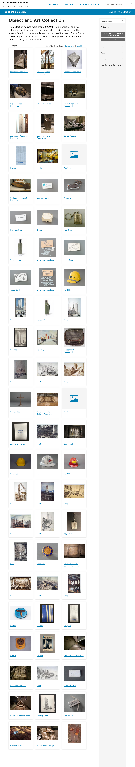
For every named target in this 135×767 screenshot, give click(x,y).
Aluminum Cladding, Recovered (18, 137)
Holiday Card (42, 716)
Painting (67, 168)
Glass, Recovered (44, 104)
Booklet (13, 350)
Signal (39, 230)
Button (13, 626)
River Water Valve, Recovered (71, 105)
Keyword (104, 47)
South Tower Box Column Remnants (71, 565)
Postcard (67, 746)
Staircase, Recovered (19, 72)
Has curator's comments (111, 65)
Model (39, 168)
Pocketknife (69, 716)
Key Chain (68, 230)
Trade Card (68, 260)
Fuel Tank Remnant (18, 686)
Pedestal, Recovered (72, 72)
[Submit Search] (131, 4)
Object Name (69, 46)
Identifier (79, 46)
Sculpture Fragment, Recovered (18, 199)
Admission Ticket (17, 444)
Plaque (13, 656)
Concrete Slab (16, 746)
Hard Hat (67, 290)
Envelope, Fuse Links (46, 260)
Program (14, 168)
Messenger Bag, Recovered (70, 351)
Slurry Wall (68, 444)
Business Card (43, 198)
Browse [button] (69, 4)
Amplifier (67, 198)
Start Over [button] (112, 40)
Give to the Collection (120, 12)
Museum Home (54, 4)
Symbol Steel (15, 412)
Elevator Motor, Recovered (16, 105)
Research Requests (90, 4)
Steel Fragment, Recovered (43, 73)
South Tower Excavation (20, 716)
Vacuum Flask (16, 260)
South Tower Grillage (45, 746)
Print (66, 320)
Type (103, 53)
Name (103, 59)
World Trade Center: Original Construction (112, 34)
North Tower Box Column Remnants (44, 413)
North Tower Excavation (74, 656)
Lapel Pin (41, 564)
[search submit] (122, 21)
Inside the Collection (15, 12)
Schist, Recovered (71, 136)
